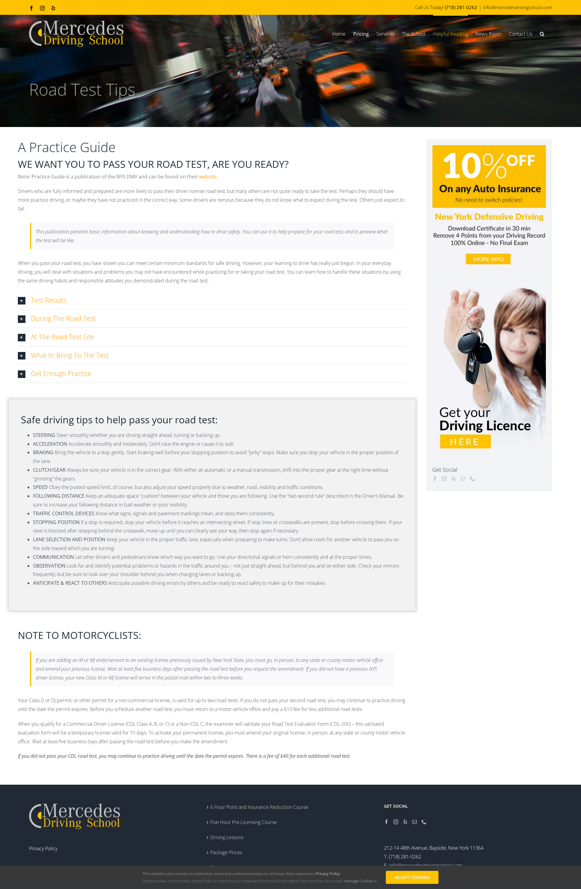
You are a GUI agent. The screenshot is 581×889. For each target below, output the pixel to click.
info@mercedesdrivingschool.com (517, 7)
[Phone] (472, 478)
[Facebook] (434, 478)
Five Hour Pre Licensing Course (243, 822)
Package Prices (226, 852)
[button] (542, 33)
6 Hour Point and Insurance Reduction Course (259, 807)
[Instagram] (444, 478)
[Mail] (463, 478)
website (208, 176)
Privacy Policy (328, 873)
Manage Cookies (359, 881)
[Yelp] (453, 478)
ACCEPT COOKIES (412, 877)
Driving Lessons (226, 837)
